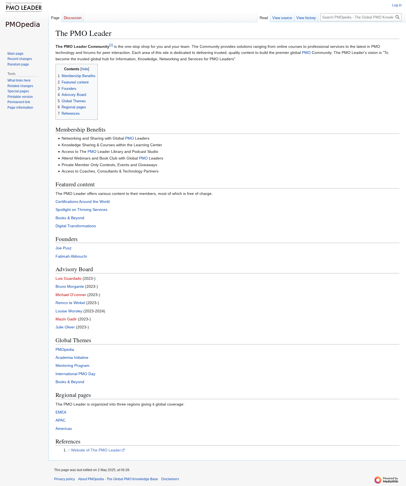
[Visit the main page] (24, 22)
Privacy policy (64, 479)
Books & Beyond (70, 218)
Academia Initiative (72, 357)
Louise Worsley (69, 311)
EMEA (61, 412)
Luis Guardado (68, 278)
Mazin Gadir (66, 319)
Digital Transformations (76, 226)
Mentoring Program (72, 365)
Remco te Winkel (70, 303)
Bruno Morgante (70, 286)
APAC (60, 420)
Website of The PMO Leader (96, 450)
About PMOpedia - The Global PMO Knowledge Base (118, 479)
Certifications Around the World (83, 201)
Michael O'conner (71, 294)
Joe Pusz (64, 248)
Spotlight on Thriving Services (81, 209)
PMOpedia (65, 349)
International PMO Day (75, 374)
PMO (306, 52)
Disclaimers (170, 479)
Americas (64, 428)
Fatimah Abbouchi (71, 256)
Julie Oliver (65, 327)
